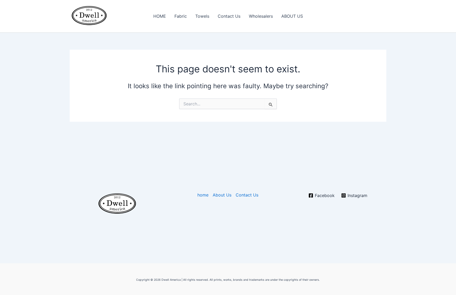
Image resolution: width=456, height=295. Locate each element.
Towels (202, 16)
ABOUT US (292, 16)
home (202, 195)
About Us (222, 195)
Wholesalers (261, 16)
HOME (159, 16)
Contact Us (229, 16)
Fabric (180, 16)
